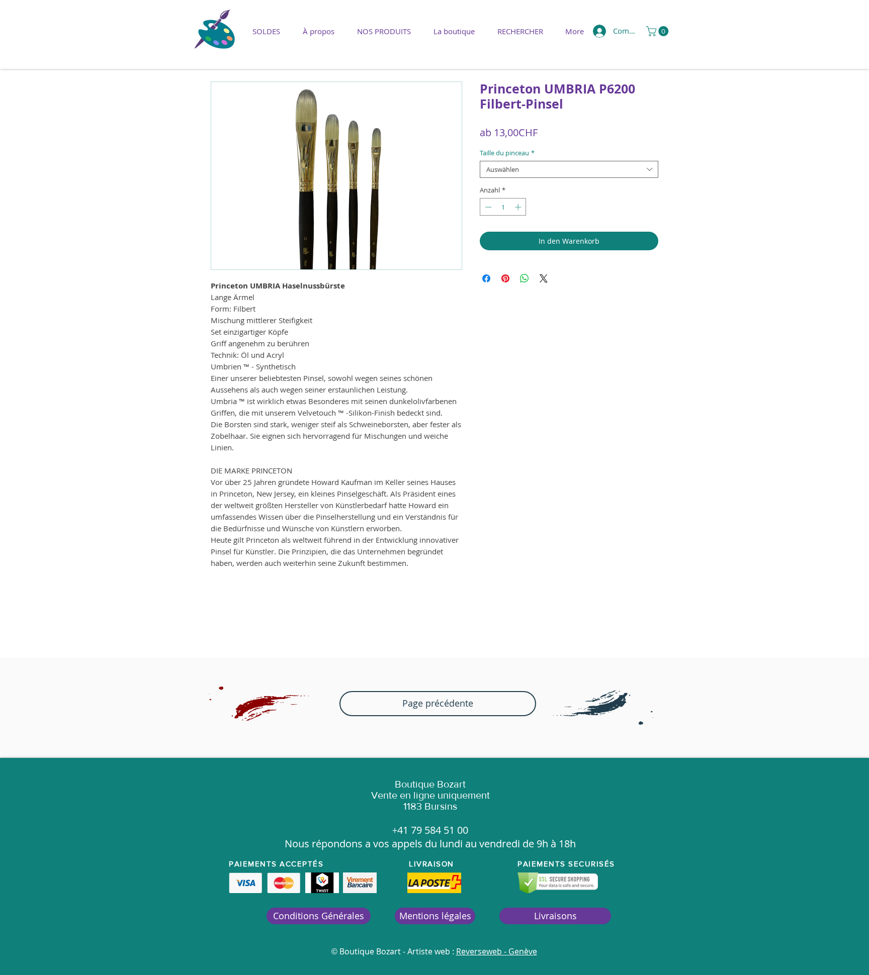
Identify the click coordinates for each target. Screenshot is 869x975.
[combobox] (569, 169)
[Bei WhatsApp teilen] (524, 278)
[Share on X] (544, 278)
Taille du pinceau (507, 153)
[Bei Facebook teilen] (486, 278)
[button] (383, 31)
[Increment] (519, 207)
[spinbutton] (503, 207)
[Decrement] (487, 207)
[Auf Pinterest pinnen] (505, 278)
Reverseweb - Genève (496, 951)
